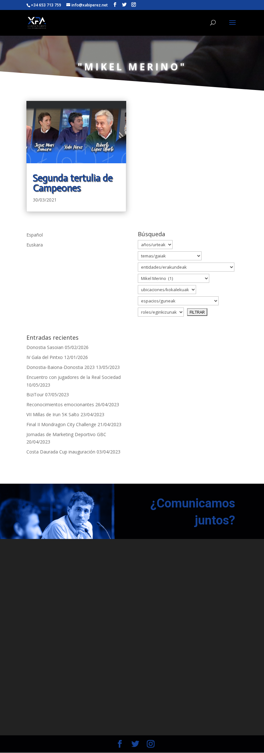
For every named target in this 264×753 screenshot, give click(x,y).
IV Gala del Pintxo (44, 357)
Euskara (34, 245)
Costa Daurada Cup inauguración (60, 452)
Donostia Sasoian (44, 347)
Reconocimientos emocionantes (60, 404)
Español (34, 235)
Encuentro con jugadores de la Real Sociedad (73, 377)
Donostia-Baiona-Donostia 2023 (60, 367)
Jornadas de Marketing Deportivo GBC (66, 434)
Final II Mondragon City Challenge (61, 424)
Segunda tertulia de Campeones (73, 183)
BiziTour (35, 394)
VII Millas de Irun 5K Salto (52, 414)
